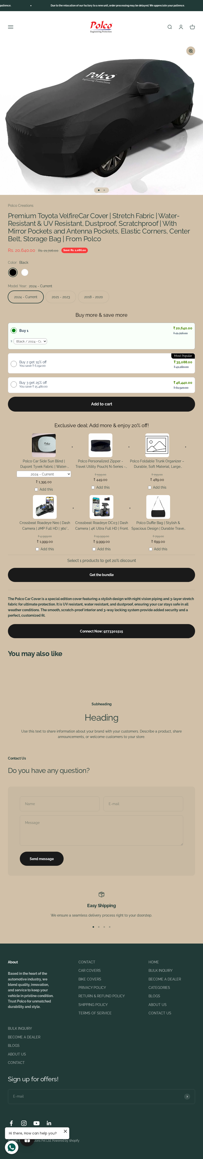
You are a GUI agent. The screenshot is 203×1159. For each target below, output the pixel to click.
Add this (46, 489)
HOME (154, 962)
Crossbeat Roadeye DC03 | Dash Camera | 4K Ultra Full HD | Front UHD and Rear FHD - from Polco (101, 526)
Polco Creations (20, 206)
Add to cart (101, 404)
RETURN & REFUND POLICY (101, 996)
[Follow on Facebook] (11, 1123)
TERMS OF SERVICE (95, 1013)
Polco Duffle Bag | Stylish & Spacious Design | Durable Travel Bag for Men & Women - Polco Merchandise (158, 526)
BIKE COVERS (89, 979)
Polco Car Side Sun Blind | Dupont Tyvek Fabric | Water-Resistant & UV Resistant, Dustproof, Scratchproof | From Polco (44, 464)
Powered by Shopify (65, 1140)
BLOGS (154, 996)
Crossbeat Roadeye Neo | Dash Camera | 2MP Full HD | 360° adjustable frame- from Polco (45, 526)
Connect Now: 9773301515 (101, 631)
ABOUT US (158, 1005)
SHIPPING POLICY (93, 1005)
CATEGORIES (159, 988)
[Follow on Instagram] (24, 1123)
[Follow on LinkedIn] (49, 1123)
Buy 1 (23, 331)
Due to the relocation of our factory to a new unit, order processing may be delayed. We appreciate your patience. (107, 5)
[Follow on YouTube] (36, 1123)
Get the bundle (102, 575)
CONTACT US (160, 1013)
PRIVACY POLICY (92, 988)
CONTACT (86, 962)
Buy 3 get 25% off (33, 384)
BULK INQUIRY (161, 971)
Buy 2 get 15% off (33, 364)
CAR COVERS (89, 971)
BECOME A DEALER (165, 979)
